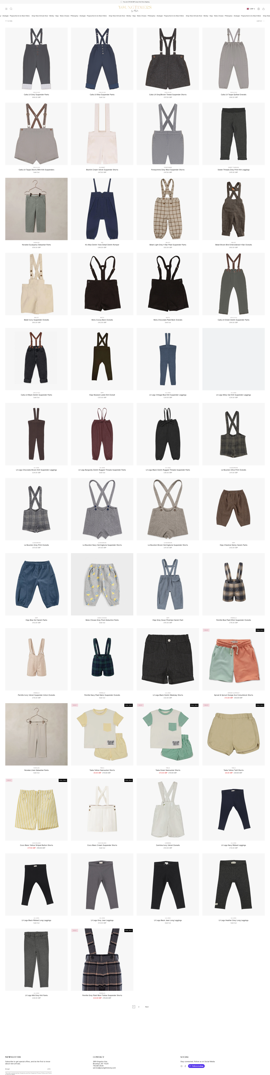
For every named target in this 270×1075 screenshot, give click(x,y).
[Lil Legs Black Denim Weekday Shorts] (168, 659)
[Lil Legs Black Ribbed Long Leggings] (36, 884)
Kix (102, 242)
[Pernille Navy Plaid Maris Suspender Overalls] (102, 659)
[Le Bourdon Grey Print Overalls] (36, 509)
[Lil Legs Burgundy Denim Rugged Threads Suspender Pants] (102, 434)
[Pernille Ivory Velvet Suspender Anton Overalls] (36, 659)
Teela (102, 768)
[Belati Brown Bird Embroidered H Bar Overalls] (233, 209)
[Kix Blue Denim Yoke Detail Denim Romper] (102, 209)
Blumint (102, 167)
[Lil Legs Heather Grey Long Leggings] (233, 884)
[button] (11, 8)
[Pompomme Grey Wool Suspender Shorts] (168, 134)
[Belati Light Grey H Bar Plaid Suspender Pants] (168, 209)
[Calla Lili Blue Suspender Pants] (102, 59)
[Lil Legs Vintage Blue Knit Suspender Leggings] (168, 359)
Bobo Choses (102, 618)
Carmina (168, 843)
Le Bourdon (234, 467)
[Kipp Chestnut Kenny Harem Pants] (233, 509)
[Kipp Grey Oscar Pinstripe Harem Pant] (168, 584)
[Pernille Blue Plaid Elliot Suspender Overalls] (233, 584)
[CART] (263, 8)
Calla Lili (36, 92)
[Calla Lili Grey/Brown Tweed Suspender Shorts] (168, 59)
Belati (168, 242)
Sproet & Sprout (234, 693)
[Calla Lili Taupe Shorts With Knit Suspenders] (36, 134)
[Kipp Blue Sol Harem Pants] (36, 584)
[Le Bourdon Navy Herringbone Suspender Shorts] (102, 509)
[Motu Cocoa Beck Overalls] (102, 284)
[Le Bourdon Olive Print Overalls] (233, 434)
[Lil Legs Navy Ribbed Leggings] (233, 809)
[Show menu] (6, 8)
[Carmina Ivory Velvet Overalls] (168, 809)
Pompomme (168, 167)
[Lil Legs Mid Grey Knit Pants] (36, 959)
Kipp (102, 392)
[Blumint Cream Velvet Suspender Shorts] (102, 134)
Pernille (234, 618)
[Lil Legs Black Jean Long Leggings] (168, 884)
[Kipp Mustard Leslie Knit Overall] (102, 359)
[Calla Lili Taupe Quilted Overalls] (233, 59)
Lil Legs (168, 392)
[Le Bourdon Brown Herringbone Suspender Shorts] (168, 509)
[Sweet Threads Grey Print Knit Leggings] (233, 134)
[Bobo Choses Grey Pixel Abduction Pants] (102, 584)
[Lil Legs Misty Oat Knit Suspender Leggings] (233, 359)
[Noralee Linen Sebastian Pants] (36, 734)
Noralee (36, 242)
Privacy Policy (41, 1073)
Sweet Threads (233, 167)
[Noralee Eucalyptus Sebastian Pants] (36, 209)
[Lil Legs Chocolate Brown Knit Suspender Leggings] (36, 434)
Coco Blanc (36, 843)
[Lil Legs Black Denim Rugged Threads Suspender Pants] (168, 434)
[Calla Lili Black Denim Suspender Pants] (36, 359)
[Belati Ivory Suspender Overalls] (36, 284)
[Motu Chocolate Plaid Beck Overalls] (168, 284)
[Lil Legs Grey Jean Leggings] (102, 884)
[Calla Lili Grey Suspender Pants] (36, 59)
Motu (102, 317)
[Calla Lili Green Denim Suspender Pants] (233, 284)
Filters (9, 21)
